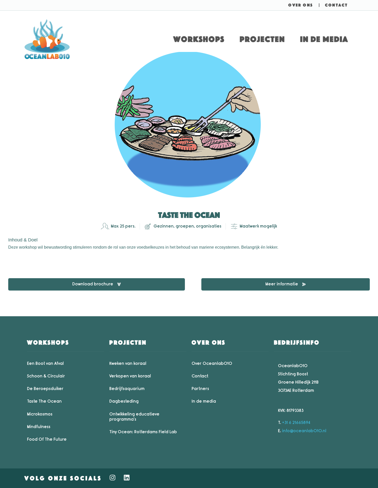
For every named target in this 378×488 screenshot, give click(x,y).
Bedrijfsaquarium (127, 388)
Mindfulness (38, 426)
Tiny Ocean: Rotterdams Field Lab (143, 431)
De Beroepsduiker (45, 388)
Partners (200, 388)
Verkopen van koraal (130, 376)
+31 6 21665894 (296, 422)
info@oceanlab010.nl (304, 430)
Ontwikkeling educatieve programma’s (134, 417)
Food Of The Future (47, 439)
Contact (200, 376)
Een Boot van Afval (45, 363)
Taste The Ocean (44, 401)
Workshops (198, 39)
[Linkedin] (126, 477)
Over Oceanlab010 (212, 363)
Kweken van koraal (127, 363)
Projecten (262, 39)
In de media (324, 39)
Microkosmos (39, 414)
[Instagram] (112, 477)
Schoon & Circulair (46, 376)
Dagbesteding (124, 401)
